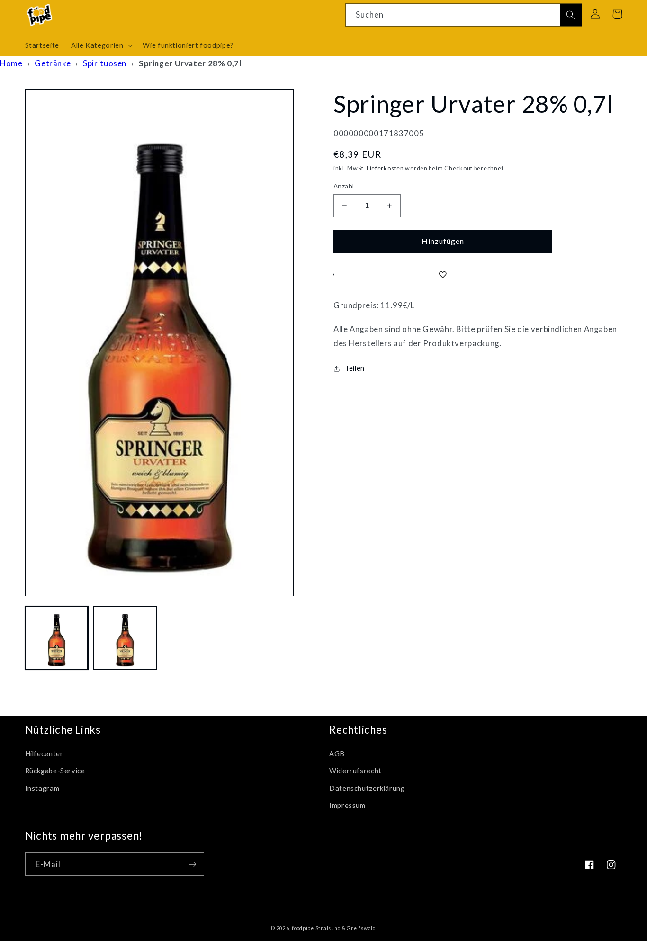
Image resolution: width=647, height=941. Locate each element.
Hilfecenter (44, 753)
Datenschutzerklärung (367, 788)
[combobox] (464, 15)
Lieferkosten (385, 168)
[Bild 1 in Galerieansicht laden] (57, 638)
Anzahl (343, 186)
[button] (100, 45)
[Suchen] (571, 15)
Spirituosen (104, 63)
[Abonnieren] (192, 864)
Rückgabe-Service (55, 770)
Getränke (53, 63)
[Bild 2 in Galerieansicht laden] (125, 638)
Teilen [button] (355, 368)
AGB (337, 753)
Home (11, 63)
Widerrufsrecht (355, 770)
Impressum (347, 805)
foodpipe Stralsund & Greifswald (334, 928)
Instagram (42, 788)
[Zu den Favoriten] (442, 274)
